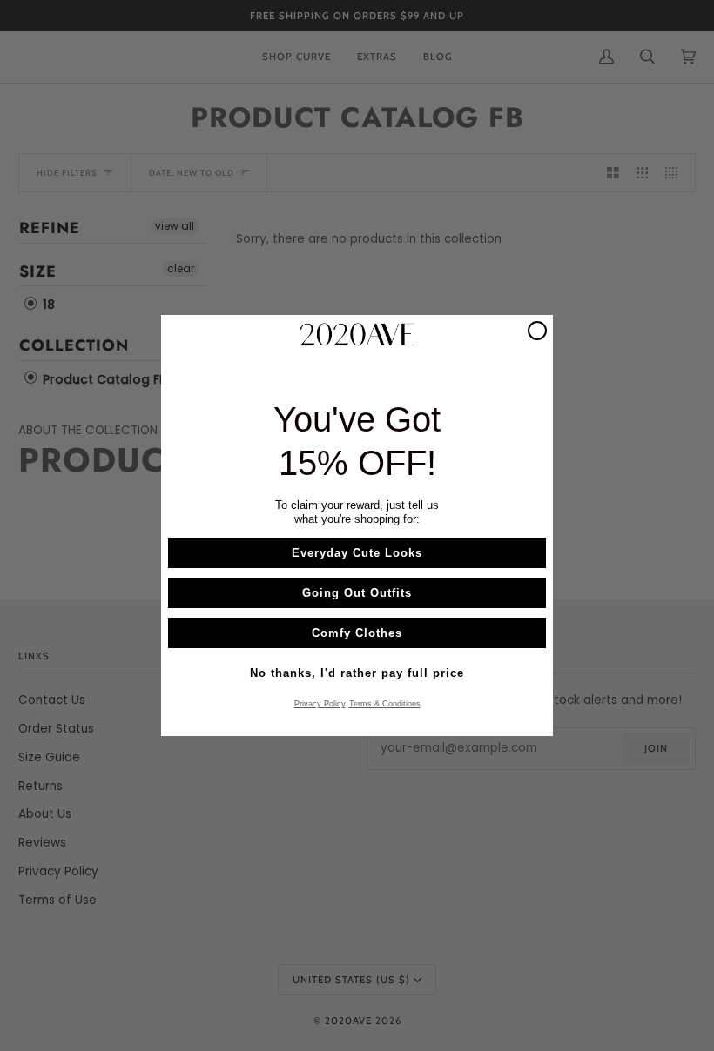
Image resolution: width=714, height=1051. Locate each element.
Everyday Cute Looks (357, 552)
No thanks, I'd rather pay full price (357, 672)
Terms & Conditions (385, 704)
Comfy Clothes (357, 632)
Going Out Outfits (357, 592)
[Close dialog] (537, 330)
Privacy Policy (320, 704)
